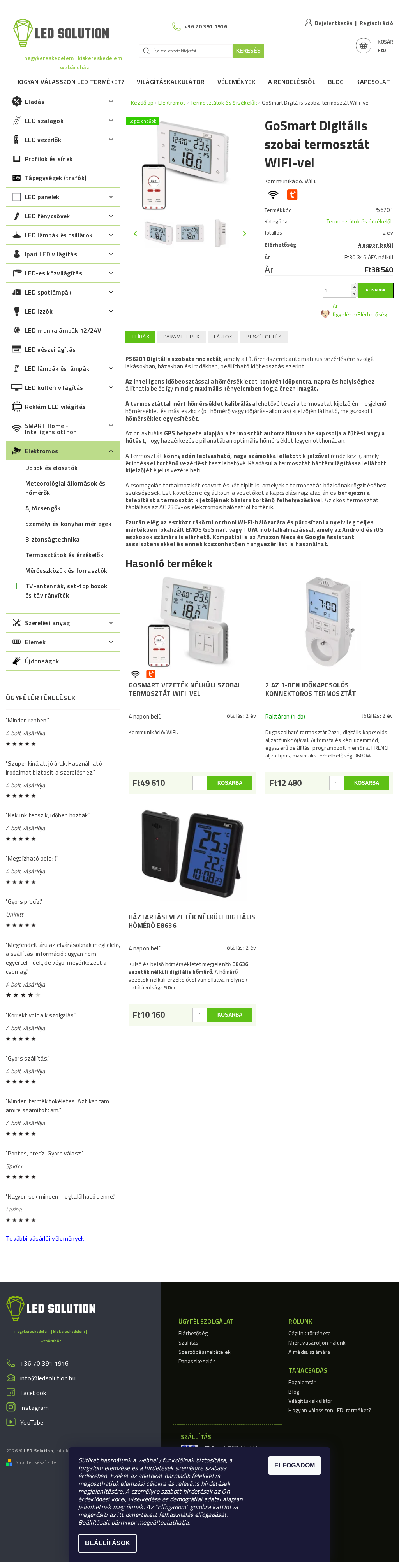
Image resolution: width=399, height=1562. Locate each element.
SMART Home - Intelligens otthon (51, 429)
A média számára (309, 1352)
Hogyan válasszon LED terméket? (70, 81)
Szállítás (188, 1342)
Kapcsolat (373, 81)
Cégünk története (309, 1333)
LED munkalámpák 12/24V (63, 330)
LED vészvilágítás (50, 349)
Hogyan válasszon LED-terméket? (329, 1410)
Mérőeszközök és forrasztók (66, 570)
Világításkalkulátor (171, 81)
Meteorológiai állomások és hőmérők (65, 488)
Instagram (34, 1407)
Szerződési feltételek (204, 1352)
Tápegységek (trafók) (55, 177)
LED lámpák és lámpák (57, 368)
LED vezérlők (43, 139)
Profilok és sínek (48, 158)
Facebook (33, 1392)
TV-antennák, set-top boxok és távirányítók (66, 590)
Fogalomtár (302, 1382)
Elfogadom (294, 1465)
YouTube (31, 1422)
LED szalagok (44, 120)
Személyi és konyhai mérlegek (68, 523)
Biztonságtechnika (52, 539)
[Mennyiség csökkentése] (354, 293)
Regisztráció (376, 23)
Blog (336, 81)
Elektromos (41, 451)
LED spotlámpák (48, 292)
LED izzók (39, 311)
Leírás (140, 337)
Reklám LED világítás (55, 406)
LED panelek (42, 197)
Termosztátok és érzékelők (64, 554)
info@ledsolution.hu (48, 1378)
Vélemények (236, 81)
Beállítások (107, 1543)
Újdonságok (42, 661)
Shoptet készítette (36, 1462)
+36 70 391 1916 (44, 1363)
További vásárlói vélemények (45, 1238)
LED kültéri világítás (54, 387)
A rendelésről (292, 81)
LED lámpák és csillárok (58, 235)
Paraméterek (181, 337)
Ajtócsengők (43, 508)
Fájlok (223, 337)
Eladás (34, 101)
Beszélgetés (263, 337)
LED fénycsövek (47, 216)
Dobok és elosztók (51, 467)
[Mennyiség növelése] (354, 286)
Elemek (35, 642)
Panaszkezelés (197, 1361)
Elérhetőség (193, 1333)
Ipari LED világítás (51, 254)
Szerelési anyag (47, 623)
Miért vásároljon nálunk (317, 1342)
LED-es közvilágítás (53, 273)
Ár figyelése (344, 310)
